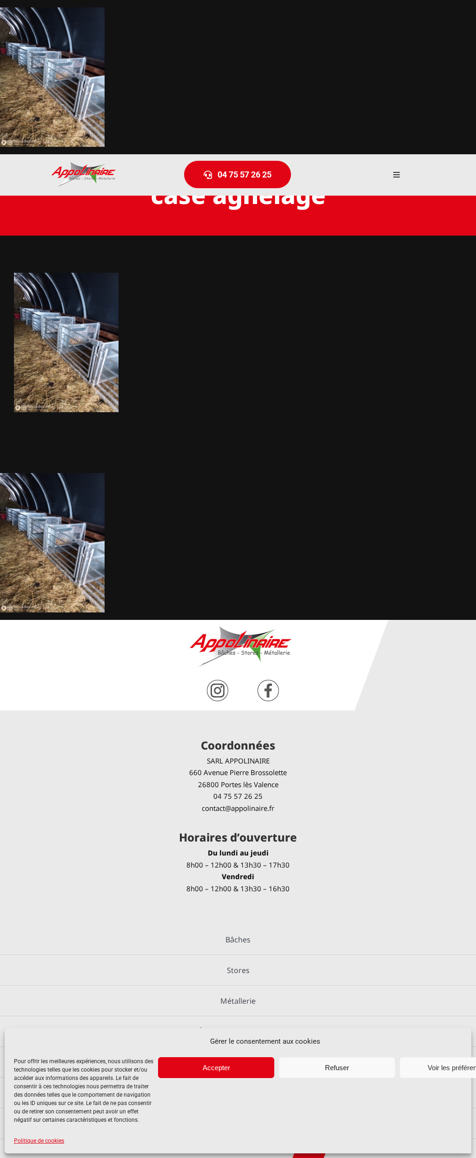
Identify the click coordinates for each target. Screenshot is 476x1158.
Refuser (337, 1068)
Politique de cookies (39, 1141)
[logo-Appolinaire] (83, 165)
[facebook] (268, 683)
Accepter (216, 1068)
